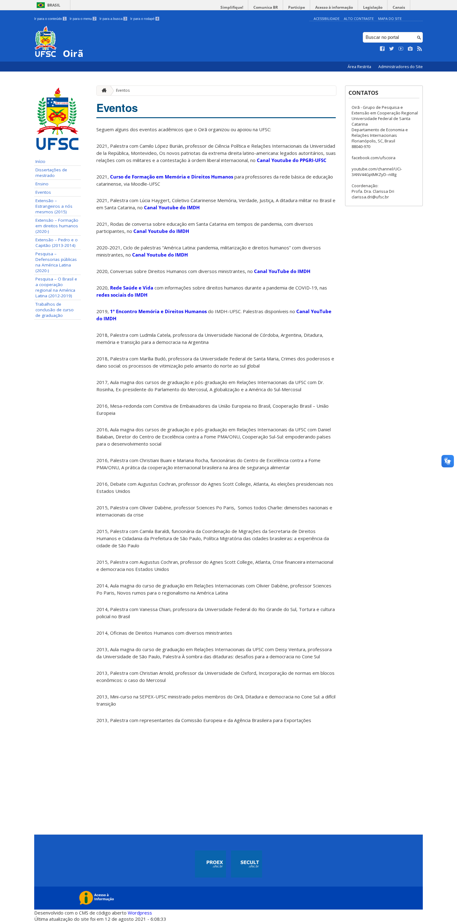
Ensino (41, 184)
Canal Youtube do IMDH (172, 207)
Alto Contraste (359, 18)
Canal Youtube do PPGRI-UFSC (291, 160)
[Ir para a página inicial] (102, 90)
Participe (296, 7)
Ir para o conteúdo (50, 19)
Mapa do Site (390, 18)
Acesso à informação (334, 7)
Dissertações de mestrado (51, 172)
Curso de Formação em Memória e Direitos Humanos (171, 177)
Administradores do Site (400, 66)
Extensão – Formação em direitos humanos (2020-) (56, 225)
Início (40, 161)
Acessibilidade (326, 18)
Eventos (43, 192)
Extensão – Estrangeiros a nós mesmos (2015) (53, 206)
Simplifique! (231, 7)
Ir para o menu (82, 19)
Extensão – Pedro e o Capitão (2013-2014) (56, 242)
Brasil (53, 5)
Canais (399, 7)
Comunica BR (265, 7)
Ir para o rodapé (144, 19)
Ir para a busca (112, 19)
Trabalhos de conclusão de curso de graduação (54, 309)
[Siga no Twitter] (391, 48)
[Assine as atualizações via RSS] (419, 48)
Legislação (372, 7)
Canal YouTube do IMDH (282, 271)
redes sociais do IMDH (121, 295)
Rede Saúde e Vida (131, 288)
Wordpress (140, 913)
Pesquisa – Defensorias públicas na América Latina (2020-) (56, 262)
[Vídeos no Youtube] (401, 48)
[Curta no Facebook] (382, 48)
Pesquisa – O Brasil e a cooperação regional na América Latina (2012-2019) (56, 287)
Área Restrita (360, 66)
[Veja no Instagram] (410, 48)
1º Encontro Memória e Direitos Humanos (158, 311)
